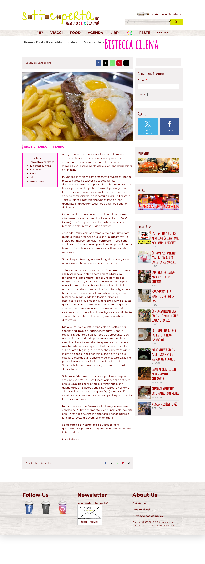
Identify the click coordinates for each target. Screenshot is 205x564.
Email (142, 80)
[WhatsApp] (112, 62)
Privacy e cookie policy (147, 516)
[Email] (126, 62)
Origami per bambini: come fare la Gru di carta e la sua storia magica (164, 257)
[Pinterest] (119, 62)
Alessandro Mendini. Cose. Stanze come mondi (165, 391)
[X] (105, 62)
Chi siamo (139, 503)
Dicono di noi (141, 509)
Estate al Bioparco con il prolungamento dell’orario (165, 374)
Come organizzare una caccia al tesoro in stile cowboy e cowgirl (165, 316)
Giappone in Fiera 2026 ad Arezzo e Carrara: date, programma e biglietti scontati (165, 238)
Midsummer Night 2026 (164, 404)
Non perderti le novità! (92, 503)
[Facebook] (98, 62)
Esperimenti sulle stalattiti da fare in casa (163, 296)
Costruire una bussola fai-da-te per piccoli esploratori (164, 335)
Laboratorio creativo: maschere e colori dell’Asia (163, 277)
